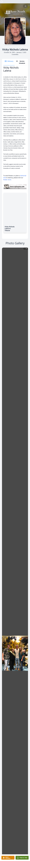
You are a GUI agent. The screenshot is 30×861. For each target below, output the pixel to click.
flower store (7, 180)
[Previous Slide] (4, 653)
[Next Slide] (26, 653)
